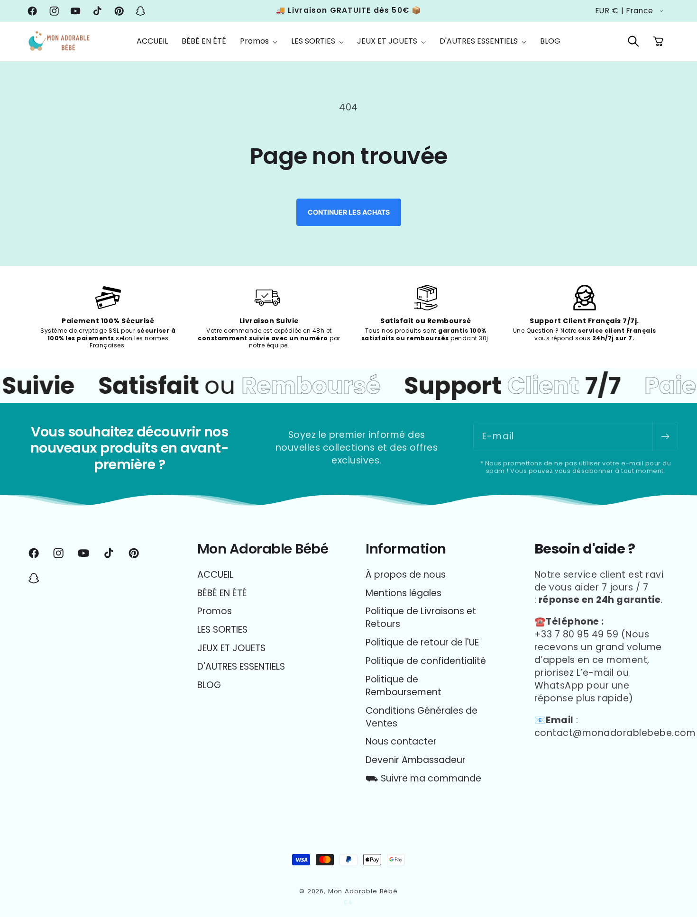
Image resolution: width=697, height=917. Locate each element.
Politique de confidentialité (426, 660)
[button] (258, 41)
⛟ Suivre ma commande (423, 778)
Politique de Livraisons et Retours (421, 617)
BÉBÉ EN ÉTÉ (222, 593)
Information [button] (406, 549)
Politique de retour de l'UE (422, 642)
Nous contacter (401, 741)
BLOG (209, 685)
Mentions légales (403, 593)
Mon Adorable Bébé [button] (263, 549)
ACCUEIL (215, 575)
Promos (214, 611)
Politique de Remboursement (403, 686)
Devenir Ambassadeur (416, 760)
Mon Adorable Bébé (363, 891)
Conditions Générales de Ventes (421, 717)
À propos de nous (406, 575)
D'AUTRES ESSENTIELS (241, 666)
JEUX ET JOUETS (231, 648)
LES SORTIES (222, 629)
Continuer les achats (349, 212)
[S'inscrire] (665, 436)
